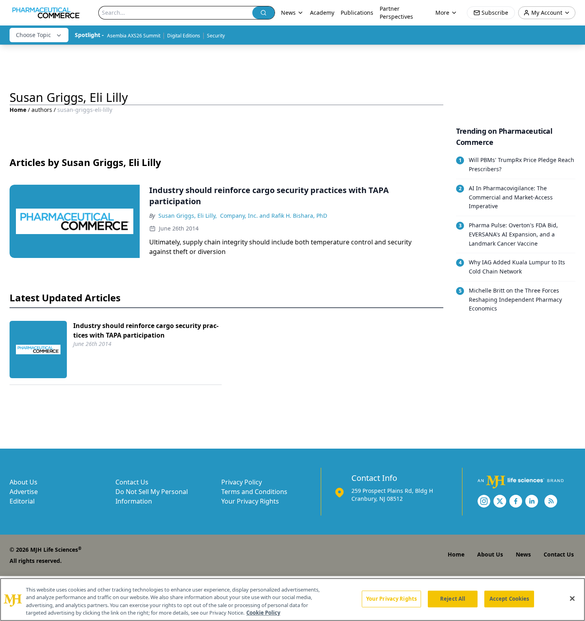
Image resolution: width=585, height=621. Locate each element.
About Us (23, 482)
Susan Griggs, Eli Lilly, (187, 215)
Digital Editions (183, 35)
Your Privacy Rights (250, 501)
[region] (292, 599)
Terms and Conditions (254, 491)
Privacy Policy (241, 482)
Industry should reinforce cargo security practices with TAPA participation (145, 330)
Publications (357, 12)
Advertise (24, 491)
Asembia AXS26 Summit (133, 35)
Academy (322, 12)
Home (18, 109)
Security (216, 35)
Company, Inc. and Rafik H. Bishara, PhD (273, 215)
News (523, 554)
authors (41, 109)
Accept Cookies (509, 598)
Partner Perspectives (396, 12)
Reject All (452, 598)
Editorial (22, 501)
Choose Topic (33, 35)
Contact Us (131, 482)
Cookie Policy (263, 612)
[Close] (572, 598)
